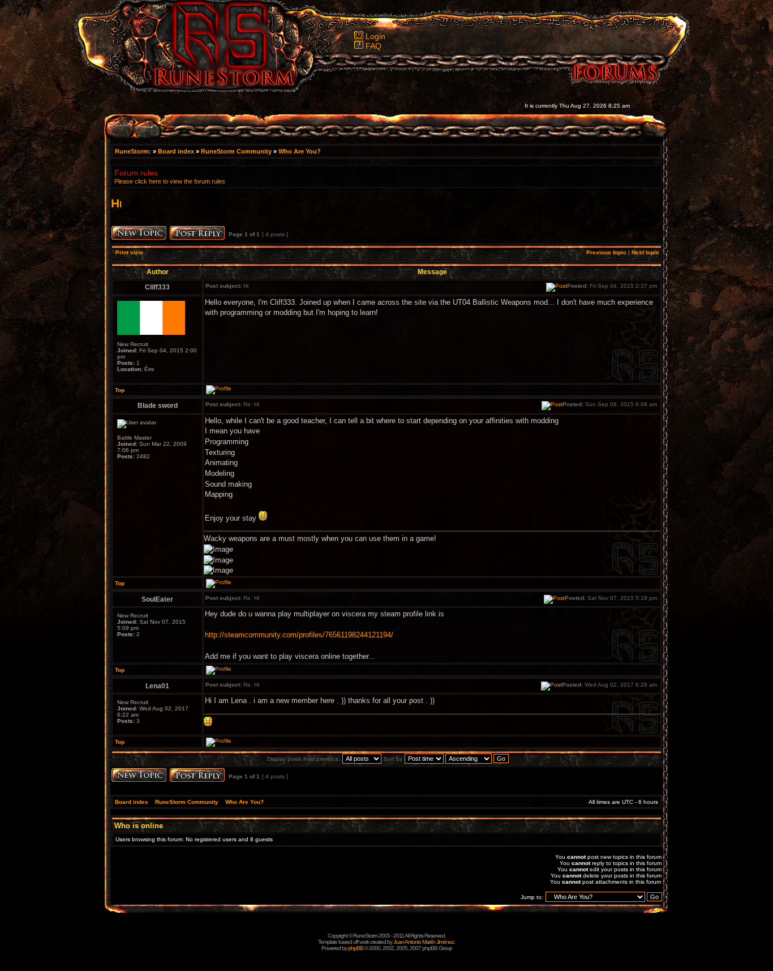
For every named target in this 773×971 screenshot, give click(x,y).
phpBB (355, 948)
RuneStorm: (134, 151)
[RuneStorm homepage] (217, 89)
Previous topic (606, 252)
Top (119, 390)
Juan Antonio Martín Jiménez (423, 942)
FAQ (373, 45)
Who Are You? (299, 151)
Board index (176, 151)
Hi (116, 203)
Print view (129, 252)
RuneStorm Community (236, 151)
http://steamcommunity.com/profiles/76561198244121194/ (299, 635)
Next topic (645, 252)
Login (375, 36)
